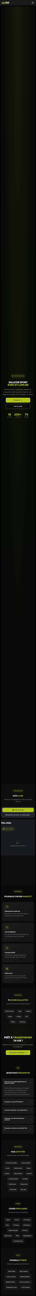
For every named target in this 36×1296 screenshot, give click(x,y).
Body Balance (27, 1235)
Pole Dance (27, 1225)
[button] (18, 1083)
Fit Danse (16, 1225)
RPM (17, 1235)
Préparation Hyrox (11, 1287)
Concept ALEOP (13, 1179)
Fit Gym (17, 1219)
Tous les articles (11, 1276)
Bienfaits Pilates (10, 1282)
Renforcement (10, 1011)
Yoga (19, 1011)
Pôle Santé (13, 1189)
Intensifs (29, 1173)
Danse (10, 1016)
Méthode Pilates (25, 1276)
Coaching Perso (18, 1241)
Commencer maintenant (16, 1052)
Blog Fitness (11, 1271)
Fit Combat (27, 1219)
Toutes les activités (11, 1163)
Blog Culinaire (24, 1271)
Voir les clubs (18, 406)
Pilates (13, 1022)
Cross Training (25, 1287)
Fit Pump (24, 1230)
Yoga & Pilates (18, 1173)
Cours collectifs (25, 1163)
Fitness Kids (23, 1184)
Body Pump (8, 1235)
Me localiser (19, 810)
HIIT (27, 1016)
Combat (28, 1011)
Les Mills (25, 1179)
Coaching (22, 1022)
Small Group (12, 1184)
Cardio (7, 1168)
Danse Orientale (13, 1230)
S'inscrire (17, 400)
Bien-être (23, 1189)
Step (7, 1225)
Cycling (19, 1016)
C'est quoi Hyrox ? (25, 1282)
